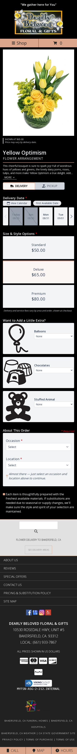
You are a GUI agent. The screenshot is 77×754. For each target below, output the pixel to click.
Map (39, 750)
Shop (22, 43)
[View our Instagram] (42, 614)
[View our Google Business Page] (35, 614)
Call (14, 750)
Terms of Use (65, 739)
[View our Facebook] (29, 614)
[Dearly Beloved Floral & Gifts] (39, 33)
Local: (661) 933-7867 (38, 642)
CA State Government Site (57, 733)
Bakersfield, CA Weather (18, 733)
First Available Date (47, 203)
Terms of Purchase (39, 739)
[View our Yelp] (48, 614)
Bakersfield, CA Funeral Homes (26, 720)
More (8, 177)
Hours (66, 750)
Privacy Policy (12, 739)
